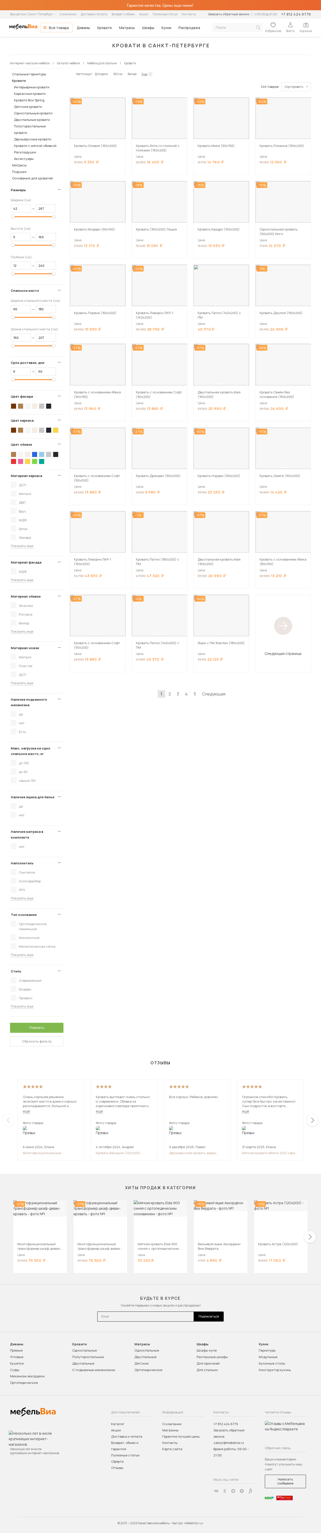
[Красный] (13, 461)
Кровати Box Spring (29, 100)
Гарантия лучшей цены (181, 1436)
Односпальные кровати (33, 113)
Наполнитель (22, 863)
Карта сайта (172, 1449)
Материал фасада (26, 562)
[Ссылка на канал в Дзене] (242, 1491)
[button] (97, 137)
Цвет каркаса (22, 420)
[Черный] (48, 406)
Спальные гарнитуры (29, 74)
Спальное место (25, 290)
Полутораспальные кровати (30, 129)
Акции (143, 14)
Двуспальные (83, 1363)
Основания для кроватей (32, 178)
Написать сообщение (285, 1481)
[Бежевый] (34, 406)
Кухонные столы (272, 1363)
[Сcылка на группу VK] (216, 1491)
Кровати (104, 27)
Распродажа (189, 27)
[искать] (258, 27)
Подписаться (209, 1316)
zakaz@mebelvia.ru (228, 1442)
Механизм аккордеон (27, 1376)
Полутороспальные (88, 1357)
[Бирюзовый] (41, 461)
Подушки (19, 171)
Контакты (189, 14)
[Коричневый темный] (13, 406)
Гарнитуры (267, 1350)
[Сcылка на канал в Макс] (233, 1491)
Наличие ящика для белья (32, 797)
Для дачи (101, 74)
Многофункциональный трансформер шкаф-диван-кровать (45, 1153)
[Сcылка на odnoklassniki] (224, 1491)
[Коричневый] (20, 406)
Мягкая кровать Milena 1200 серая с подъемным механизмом (269, 1153)
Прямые (16, 1350)
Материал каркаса (26, 475)
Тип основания (24, 914)
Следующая (213, 694)
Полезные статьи (165, 14)
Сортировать (294, 87)
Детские (141, 1363)
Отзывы (117, 1467)
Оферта (117, 1461)
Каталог (117, 1424)
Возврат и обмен (123, 14)
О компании (68, 14)
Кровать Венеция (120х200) (118, 1153)
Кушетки (17, 1363)
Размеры (18, 190)
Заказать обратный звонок (228, 14)
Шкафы (148, 27)
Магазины (170, 1430)
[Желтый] (55, 430)
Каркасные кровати (30, 93)
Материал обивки (26, 596)
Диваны (83, 27)
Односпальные (84, 1350)
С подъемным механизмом (93, 1370)
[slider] (13, 216)
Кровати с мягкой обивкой (35, 145)
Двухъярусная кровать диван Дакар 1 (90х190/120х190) (192, 1153)
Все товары (59, 27)
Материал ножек (25, 648)
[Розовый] (20, 461)
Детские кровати (28, 106)
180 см (117, 74)
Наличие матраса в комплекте (27, 834)
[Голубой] (41, 454)
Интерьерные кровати (31, 87)
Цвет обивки (21, 444)
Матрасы (127, 27)
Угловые (16, 1357)
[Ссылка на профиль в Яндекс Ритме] (250, 1491)
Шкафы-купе (207, 1350)
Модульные (268, 1357)
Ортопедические (24, 1382)
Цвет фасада (22, 396)
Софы (14, 1370)
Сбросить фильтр (37, 1041)
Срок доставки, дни (27, 362)
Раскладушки (25, 152)
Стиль (16, 971)
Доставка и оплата (94, 14)
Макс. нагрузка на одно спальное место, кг (30, 751)
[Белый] (27, 406)
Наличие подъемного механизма (29, 702)
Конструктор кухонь (275, 1370)
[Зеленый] (34, 461)
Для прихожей (208, 1363)
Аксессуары (24, 158)
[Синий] (34, 454)
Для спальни (207, 1370)
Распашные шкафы (212, 1357)
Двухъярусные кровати (32, 139)
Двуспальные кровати (32, 119)
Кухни (166, 27)
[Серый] (41, 406)
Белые (132, 74)
